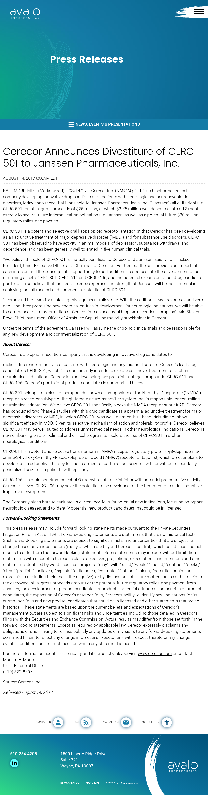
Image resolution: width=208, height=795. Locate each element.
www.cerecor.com (155, 653)
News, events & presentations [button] (107, 124)
